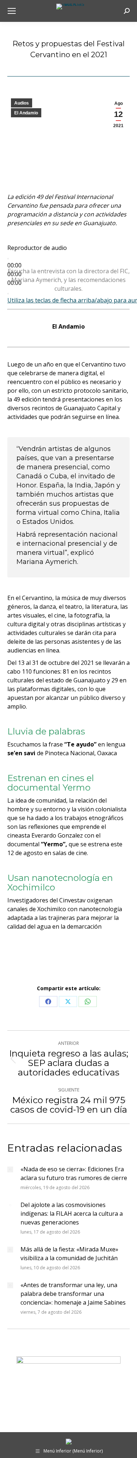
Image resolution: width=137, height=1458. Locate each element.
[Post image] (10, 1169)
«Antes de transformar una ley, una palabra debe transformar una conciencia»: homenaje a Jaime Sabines (73, 1293)
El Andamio (26, 112)
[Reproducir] (8, 258)
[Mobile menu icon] (11, 11)
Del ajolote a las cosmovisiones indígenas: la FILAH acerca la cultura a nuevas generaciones (71, 1213)
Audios (21, 103)
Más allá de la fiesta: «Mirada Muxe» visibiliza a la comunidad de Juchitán (69, 1253)
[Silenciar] (8, 293)
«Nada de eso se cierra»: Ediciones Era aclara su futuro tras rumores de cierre (73, 1173)
